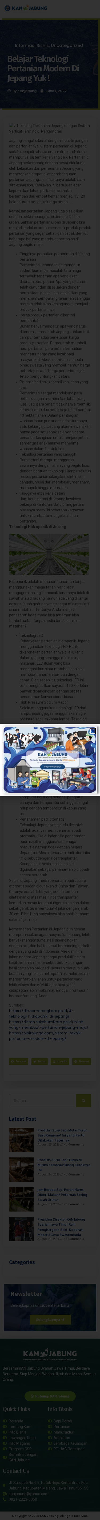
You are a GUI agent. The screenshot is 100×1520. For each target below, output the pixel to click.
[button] (93, 731)
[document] (50, 760)
